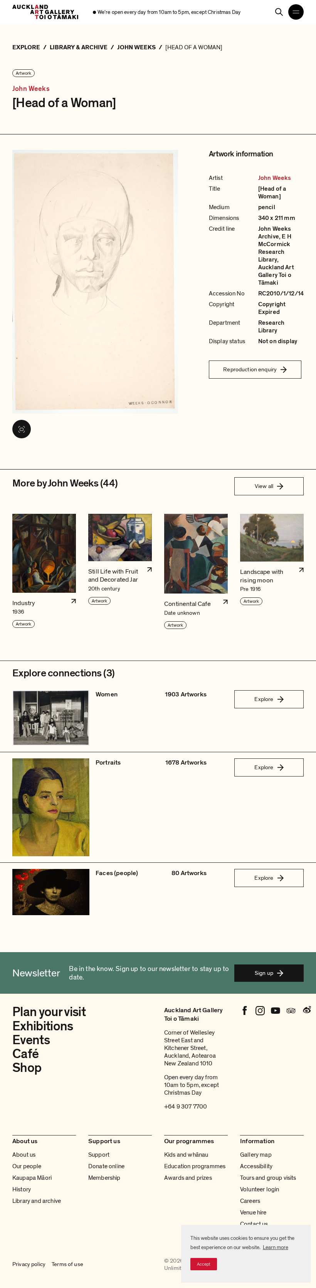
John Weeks (31, 88)
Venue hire (253, 1212)
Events (31, 1040)
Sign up (264, 973)
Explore (263, 699)
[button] (44, 572)
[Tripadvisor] (291, 1010)
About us (23, 1154)
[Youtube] (275, 1010)
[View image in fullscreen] (21, 429)
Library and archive (36, 1201)
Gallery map (256, 1154)
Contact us (254, 1224)
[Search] (279, 12)
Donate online (106, 1166)
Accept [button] (203, 1264)
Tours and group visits (268, 1178)
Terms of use (67, 1264)
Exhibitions (42, 1026)
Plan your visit (49, 1012)
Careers (250, 1201)
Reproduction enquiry (250, 369)
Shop (26, 1068)
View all (264, 486)
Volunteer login (259, 1189)
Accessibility (256, 1166)
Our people (27, 1166)
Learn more (275, 1247)
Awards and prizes (188, 1178)
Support (98, 1154)
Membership (104, 1178)
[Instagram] (260, 1010)
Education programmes (194, 1166)
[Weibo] (306, 1010)
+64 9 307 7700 (185, 1106)
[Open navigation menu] (296, 12)
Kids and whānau (186, 1154)
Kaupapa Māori (32, 1178)
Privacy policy (28, 1264)
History (21, 1189)
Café (25, 1054)
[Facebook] (244, 1010)
